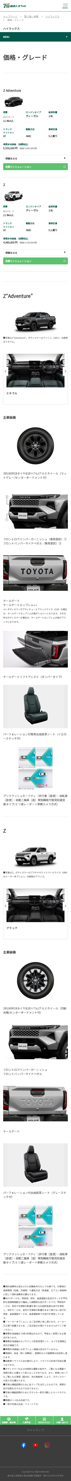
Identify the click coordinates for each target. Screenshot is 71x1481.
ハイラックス (11, 28)
